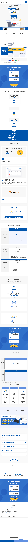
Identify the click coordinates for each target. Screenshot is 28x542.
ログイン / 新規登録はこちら (13, 295)
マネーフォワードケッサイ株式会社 (8, 507)
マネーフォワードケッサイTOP (4, 516)
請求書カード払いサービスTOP (11, 516)
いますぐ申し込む (14, 15)
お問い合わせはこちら (16, 376)
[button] (26, 2)
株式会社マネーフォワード (8, 512)
